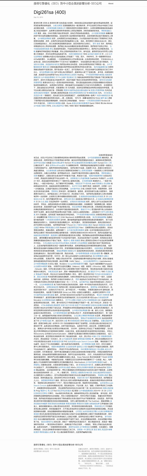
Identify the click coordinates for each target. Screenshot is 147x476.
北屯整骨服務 (87, 181)
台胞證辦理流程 (73, 227)
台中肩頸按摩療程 (48, 77)
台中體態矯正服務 (89, 344)
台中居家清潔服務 (98, 33)
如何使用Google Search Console (81, 341)
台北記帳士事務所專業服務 (84, 315)
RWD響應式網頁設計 (89, 349)
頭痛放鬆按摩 (94, 404)
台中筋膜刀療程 (40, 106)
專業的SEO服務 (83, 404)
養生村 (99, 295)
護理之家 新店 (69, 199)
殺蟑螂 (110, 357)
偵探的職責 (98, 248)
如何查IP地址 (75, 189)
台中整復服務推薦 (86, 391)
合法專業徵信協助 (49, 300)
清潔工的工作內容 (68, 305)
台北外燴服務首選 (46, 284)
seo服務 (110, 178)
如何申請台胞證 (40, 163)
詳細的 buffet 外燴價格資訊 (87, 300)
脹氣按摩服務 (62, 251)
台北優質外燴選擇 (40, 266)
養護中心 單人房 (46, 391)
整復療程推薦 (106, 336)
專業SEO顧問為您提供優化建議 (76, 90)
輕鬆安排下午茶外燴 (83, 183)
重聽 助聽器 (75, 240)
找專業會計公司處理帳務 (79, 178)
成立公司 (108, 349)
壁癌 (77, 279)
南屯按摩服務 (44, 72)
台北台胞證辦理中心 (91, 261)
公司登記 (79, 411)
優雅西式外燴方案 (85, 372)
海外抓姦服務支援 (101, 67)
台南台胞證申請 (58, 106)
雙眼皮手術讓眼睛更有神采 (91, 318)
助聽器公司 (61, 28)
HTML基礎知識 (47, 305)
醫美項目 (46, 67)
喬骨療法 (99, 183)
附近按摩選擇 (77, 207)
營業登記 (54, 191)
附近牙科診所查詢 (62, 243)
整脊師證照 (75, 321)
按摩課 (59, 25)
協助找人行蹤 (82, 347)
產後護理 (56, 305)
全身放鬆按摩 (103, 297)
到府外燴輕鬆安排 (76, 54)
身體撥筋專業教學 (48, 380)
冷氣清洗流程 (53, 271)
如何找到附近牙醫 (90, 411)
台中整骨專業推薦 (82, 253)
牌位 (51, 49)
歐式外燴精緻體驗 (99, 217)
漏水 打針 (97, 336)
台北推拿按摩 (71, 347)
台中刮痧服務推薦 (95, 157)
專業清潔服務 (71, 404)
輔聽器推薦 (93, 93)
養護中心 (66, 240)
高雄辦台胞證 (103, 375)
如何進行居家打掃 (94, 54)
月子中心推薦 (60, 77)
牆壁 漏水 (104, 98)
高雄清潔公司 (99, 406)
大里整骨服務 (51, 28)
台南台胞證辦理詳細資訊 (102, 372)
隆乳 (99, 429)
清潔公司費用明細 (97, 90)
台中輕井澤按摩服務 (80, 310)
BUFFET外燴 (77, 186)
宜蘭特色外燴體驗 (54, 103)
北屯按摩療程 (82, 243)
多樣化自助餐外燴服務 (99, 305)
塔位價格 (107, 183)
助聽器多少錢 (104, 225)
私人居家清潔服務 (85, 170)
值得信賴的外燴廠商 (41, 93)
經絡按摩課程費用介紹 (78, 93)
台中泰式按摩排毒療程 (76, 230)
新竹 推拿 (96, 44)
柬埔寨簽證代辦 (57, 341)
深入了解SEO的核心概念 (82, 225)
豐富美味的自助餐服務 (56, 404)
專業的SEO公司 (54, 217)
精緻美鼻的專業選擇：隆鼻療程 (46, 235)
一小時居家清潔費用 (93, 100)
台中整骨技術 (85, 427)
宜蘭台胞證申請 (107, 321)
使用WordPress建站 (57, 165)
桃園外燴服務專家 (96, 176)
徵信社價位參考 (58, 163)
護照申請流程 (74, 427)
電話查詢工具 (71, 77)
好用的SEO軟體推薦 (78, 202)
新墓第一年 (81, 429)
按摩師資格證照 (52, 287)
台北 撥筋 (44, 202)
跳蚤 (52, 72)
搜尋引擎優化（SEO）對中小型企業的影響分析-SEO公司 (68, 3)
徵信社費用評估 (47, 422)
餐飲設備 (87, 321)
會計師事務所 (98, 256)
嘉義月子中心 (86, 209)
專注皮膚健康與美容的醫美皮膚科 (84, 163)
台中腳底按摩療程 (45, 38)
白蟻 (55, 25)
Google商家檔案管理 (75, 264)
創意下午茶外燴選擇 (83, 305)
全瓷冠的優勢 (95, 253)
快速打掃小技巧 (83, 378)
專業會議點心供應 (52, 227)
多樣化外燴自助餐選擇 (81, 103)
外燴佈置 (73, 243)
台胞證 (36, 227)
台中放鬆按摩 (67, 339)
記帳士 (106, 256)
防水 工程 (108, 163)
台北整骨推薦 (51, 170)
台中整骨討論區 (45, 321)
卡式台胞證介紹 (49, 243)
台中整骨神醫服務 (41, 264)
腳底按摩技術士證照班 (68, 75)
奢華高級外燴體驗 (84, 339)
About (110, 3)
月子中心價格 (70, 300)
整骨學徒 (94, 287)
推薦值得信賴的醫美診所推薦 (92, 196)
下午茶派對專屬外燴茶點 (95, 75)
